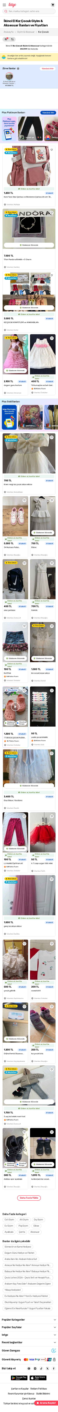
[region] (30, 79)
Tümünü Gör (48, 69)
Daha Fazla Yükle (29, 1198)
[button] (4, 5)
